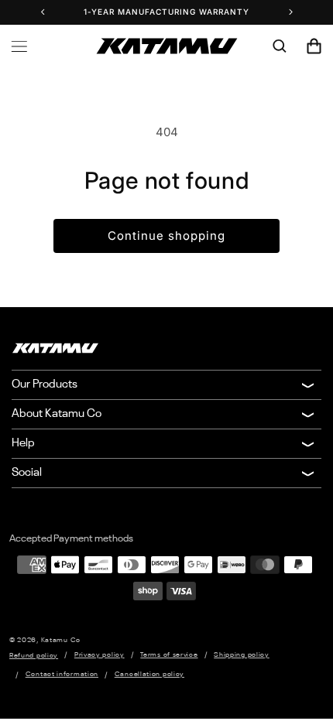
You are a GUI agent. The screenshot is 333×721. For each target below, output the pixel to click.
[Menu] (19, 46)
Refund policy (33, 655)
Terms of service (168, 654)
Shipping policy (241, 654)
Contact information (62, 674)
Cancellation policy (149, 674)
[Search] (280, 46)
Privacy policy (99, 654)
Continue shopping (166, 235)
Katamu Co (61, 640)
